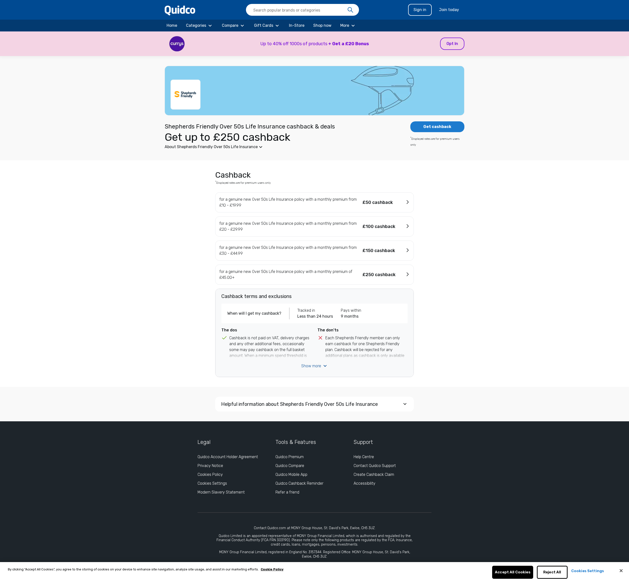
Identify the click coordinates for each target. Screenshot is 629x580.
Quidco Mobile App (291, 474)
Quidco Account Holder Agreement (228, 456)
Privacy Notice (210, 465)
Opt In (452, 43)
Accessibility (364, 483)
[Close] (621, 570)
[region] (314, 571)
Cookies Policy (210, 474)
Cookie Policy (272, 569)
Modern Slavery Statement (221, 492)
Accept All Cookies (512, 572)
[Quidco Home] (180, 10)
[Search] (350, 10)
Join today (449, 9)
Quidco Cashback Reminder (299, 483)
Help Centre (364, 456)
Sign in (420, 9)
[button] (314, 43)
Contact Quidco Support (375, 465)
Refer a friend (287, 492)
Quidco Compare (289, 465)
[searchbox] (302, 10)
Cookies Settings (212, 483)
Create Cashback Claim (374, 474)
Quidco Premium (289, 456)
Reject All (552, 572)
